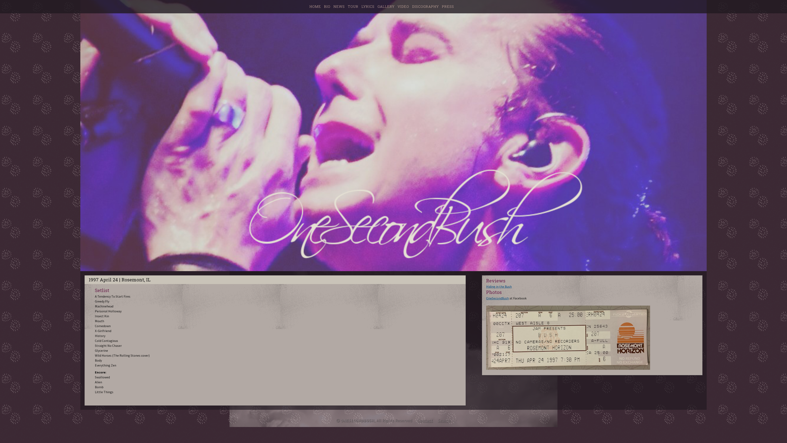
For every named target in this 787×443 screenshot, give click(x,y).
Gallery (386, 6)
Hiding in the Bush (499, 286)
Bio (327, 6)
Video (403, 6)
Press (448, 6)
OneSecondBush (497, 298)
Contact (425, 420)
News (339, 6)
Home (315, 6)
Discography (425, 6)
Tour (353, 6)
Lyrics (368, 6)
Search (444, 420)
